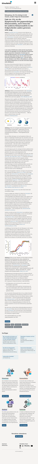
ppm (22, 57)
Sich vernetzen (23, 425)
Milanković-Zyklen (9, 327)
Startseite (7, 7)
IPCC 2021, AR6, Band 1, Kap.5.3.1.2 (15, 156)
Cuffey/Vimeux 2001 (9, 216)
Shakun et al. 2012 (24, 271)
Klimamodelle (25, 324)
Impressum (4, 444)
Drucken (8, 321)
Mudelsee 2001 (11, 187)
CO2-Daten (7, 324)
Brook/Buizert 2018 (12, 225)
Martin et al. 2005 (21, 172)
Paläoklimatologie (17, 327)
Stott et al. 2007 (14, 221)
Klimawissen (12, 7)
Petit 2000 (23, 96)
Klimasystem (11, 310)
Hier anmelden (19, 436)
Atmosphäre (20, 44)
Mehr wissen (5, 396)
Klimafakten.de (20, 451)
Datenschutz (4, 445)
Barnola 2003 (29, 96)
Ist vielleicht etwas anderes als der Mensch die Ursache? (16, 11)
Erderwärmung (18, 324)
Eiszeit (12, 324)
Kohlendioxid (10, 37)
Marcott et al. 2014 (19, 187)
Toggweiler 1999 (16, 179)
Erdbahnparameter (13, 115)
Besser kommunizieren (25, 396)
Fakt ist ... (18, 7)
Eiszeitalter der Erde (13, 32)
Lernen (4, 425)
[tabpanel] (19, 183)
